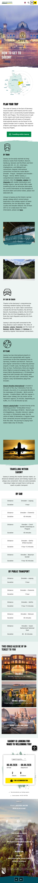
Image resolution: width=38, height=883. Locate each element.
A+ (21, 879)
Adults (14, 775)
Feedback (19, 844)
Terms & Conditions (19, 861)
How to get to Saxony (19, 833)
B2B (19, 836)
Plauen (17, 329)
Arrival (9, 767)
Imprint (19, 855)
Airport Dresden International (13, 386)
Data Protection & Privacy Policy (19, 858)
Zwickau (26, 329)
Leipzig (25, 180)
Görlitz (12, 329)
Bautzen (6, 329)
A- (16, 879)
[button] (19, 134)
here (21, 210)
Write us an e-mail (19, 808)
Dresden (19, 180)
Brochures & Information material (19, 842)
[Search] (28, 2)
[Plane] (19, 450)
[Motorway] (19, 269)
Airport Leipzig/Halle (10, 406)
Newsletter (19, 839)
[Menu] (32, 2)
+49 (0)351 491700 (21, 805)
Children (23, 775)
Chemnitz (6, 182)
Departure (24, 767)
